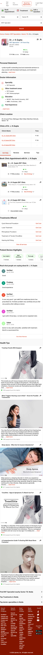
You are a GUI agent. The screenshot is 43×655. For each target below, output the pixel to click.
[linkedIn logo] (38, 618)
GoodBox (3, 644)
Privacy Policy (30, 628)
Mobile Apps (30, 621)
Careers (30, 618)
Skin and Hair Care (3, 624)
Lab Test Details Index (21, 646)
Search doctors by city (14, 614)
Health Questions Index (22, 623)
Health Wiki (21, 615)
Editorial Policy (30, 632)
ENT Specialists (15, 34)
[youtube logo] (38, 621)
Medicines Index (22, 638)
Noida (7, 34)
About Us (30, 614)
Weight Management (5, 632)
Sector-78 (25, 34)
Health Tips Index (22, 619)
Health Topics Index (21, 634)
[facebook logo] (38, 612)
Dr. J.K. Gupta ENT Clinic (9, 135)
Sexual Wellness (3, 628)
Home (2, 34)
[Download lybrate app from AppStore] (39, 634)
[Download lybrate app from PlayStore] (39, 631)
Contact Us (31, 616)
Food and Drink (3, 635)
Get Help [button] (5, 153)
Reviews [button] (16, 153)
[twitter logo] (38, 615)
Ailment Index (21, 642)
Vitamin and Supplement (4, 617)
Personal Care (3, 639)
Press (30, 635)
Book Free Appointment (26, 3)
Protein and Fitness (4, 621)
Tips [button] (37, 153)
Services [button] (27, 153)
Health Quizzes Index (21, 628)
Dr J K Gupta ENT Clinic (8, 140)
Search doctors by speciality (14, 627)
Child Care (4, 642)
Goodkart (3, 614)
